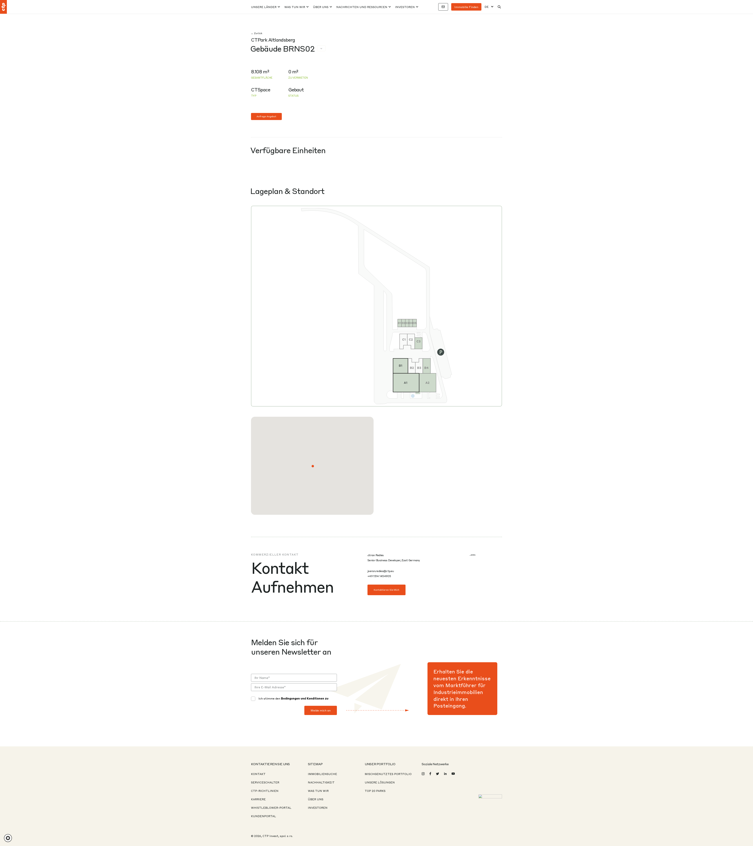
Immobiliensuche (322, 774)
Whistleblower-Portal (271, 807)
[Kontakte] (443, 7)
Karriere (258, 799)
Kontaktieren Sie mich (386, 589)
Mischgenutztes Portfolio (388, 774)
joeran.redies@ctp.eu (380, 571)
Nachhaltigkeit (321, 782)
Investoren (405, 7)
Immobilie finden (466, 7)
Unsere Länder (263, 7)
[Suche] (499, 7)
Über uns (320, 7)
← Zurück (256, 33)
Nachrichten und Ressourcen (361, 7)
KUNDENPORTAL (263, 816)
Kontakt (258, 774)
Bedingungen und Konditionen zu (304, 698)
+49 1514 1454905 (379, 576)
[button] (313, 466)
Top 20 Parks (375, 790)
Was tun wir (294, 7)
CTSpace (260, 89)
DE (487, 6)
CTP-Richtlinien (264, 790)
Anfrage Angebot (266, 116)
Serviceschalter (265, 782)
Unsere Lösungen (380, 782)
